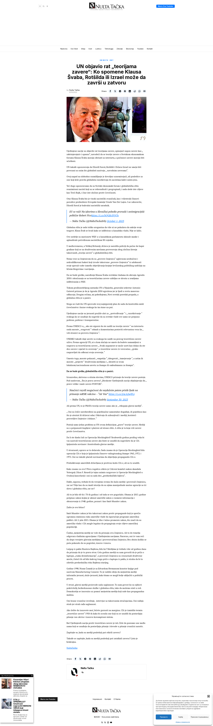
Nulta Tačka (74, 90)
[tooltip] (110, 91)
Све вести (104, 60)
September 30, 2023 (117, 399)
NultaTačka (72, 647)
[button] (208, 696)
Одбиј (180, 717)
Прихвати (164, 717)
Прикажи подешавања (199, 717)
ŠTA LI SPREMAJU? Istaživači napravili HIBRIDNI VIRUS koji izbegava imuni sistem (22, 706)
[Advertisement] (106, 29)
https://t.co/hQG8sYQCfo (105, 215)
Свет (111, 60)
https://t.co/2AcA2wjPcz (122, 394)
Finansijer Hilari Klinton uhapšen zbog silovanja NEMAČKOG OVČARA (21, 684)
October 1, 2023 (115, 221)
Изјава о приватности (183, 722)
